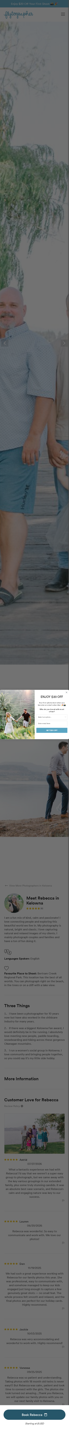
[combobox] (51, 717)
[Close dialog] (66, 692)
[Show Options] (65, 717)
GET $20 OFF (52, 730)
